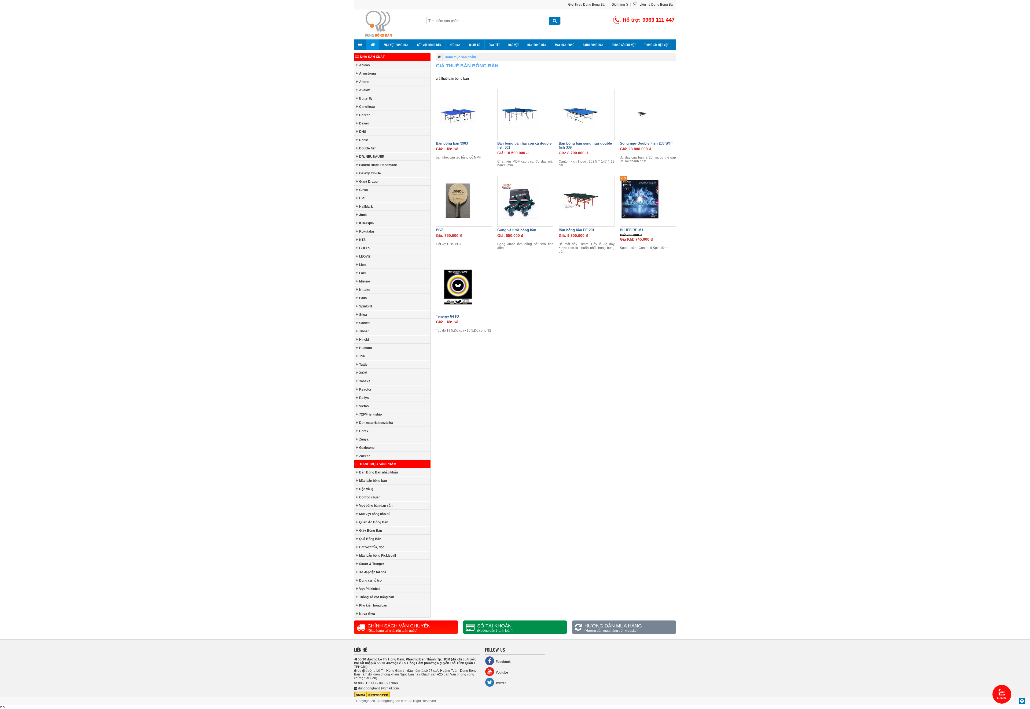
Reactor (365, 389)
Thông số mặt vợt (656, 44)
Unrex (364, 431)
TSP (362, 356)
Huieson (365, 348)
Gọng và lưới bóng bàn (516, 230)
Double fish (367, 148)
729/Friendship (370, 414)
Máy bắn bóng (564, 44)
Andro (364, 82)
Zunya (364, 439)
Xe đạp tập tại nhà (372, 572)
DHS (362, 132)
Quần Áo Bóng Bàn (373, 522)
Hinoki (364, 339)
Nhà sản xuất (372, 57)
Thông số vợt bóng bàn (376, 597)
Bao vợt (513, 44)
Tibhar (364, 331)
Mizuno (364, 281)
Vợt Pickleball (369, 589)
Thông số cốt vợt (624, 44)
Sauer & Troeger (371, 564)
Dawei (364, 123)
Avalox (364, 90)
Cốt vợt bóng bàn (429, 44)
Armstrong (367, 73)
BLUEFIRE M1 (631, 230)
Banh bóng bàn (593, 44)
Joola (363, 215)
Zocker (364, 456)
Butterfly (366, 98)
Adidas (364, 65)
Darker (364, 115)
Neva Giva (367, 614)
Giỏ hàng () (620, 4)
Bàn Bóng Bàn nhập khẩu (378, 472)
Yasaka (364, 381)
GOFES (364, 248)
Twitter (501, 683)
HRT (362, 198)
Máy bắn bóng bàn (373, 481)
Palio (363, 298)
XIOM (363, 373)
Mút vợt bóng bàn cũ (374, 514)
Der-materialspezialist (376, 423)
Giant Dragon (369, 181)
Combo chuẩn (369, 497)
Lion (362, 265)
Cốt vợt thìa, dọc (371, 547)
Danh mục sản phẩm (378, 464)
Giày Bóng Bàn (370, 530)
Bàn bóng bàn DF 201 (576, 230)
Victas (364, 406)
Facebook (503, 662)
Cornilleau (367, 107)
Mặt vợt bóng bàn (396, 44)
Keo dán (455, 44)
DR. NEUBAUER (371, 157)
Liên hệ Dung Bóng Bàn (657, 4)
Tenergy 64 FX (447, 316)
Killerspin (366, 223)
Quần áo (474, 44)
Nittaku (364, 290)
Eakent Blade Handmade (378, 165)
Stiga (363, 315)
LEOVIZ (364, 256)
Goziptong (366, 448)
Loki (362, 273)
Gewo (363, 190)
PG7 (439, 230)
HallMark (366, 206)
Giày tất (494, 44)
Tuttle (363, 364)
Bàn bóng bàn (536, 44)
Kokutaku (366, 231)
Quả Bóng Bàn (370, 539)
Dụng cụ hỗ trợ (370, 580)
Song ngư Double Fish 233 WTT (646, 143)
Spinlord (365, 306)
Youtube (502, 672)
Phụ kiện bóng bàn (373, 605)
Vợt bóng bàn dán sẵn (375, 506)
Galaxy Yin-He (370, 173)
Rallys (364, 398)
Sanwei (364, 323)
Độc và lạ (366, 489)
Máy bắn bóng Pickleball (377, 555)
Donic (363, 140)
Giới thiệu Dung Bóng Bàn (587, 4)
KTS (362, 240)
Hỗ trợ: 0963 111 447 (649, 20)
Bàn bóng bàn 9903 (452, 143)
